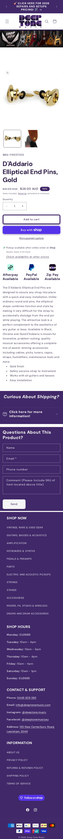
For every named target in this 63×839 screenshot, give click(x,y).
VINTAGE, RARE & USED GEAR (25, 527)
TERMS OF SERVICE (19, 783)
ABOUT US (13, 752)
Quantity (8, 199)
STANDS (12, 590)
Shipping (22, 193)
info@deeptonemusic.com (33, 705)
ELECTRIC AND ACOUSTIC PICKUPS (29, 574)
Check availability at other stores (27, 256)
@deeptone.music (34, 712)
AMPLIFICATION (16, 543)
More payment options (31, 238)
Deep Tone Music (36, 837)
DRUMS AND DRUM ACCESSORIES (28, 613)
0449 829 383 (26, 698)
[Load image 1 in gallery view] (12, 138)
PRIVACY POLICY (17, 760)
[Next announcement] (56, 6)
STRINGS (12, 582)
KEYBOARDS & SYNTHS (21, 551)
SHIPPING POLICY (18, 775)
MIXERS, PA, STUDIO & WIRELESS (27, 605)
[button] (7, 21)
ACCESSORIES (15, 598)
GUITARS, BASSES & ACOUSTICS (27, 535)
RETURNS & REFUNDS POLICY (25, 768)
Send (14, 504)
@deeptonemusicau (35, 719)
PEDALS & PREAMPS (19, 559)
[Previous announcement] (6, 6)
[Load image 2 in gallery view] (31, 138)
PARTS (11, 566)
